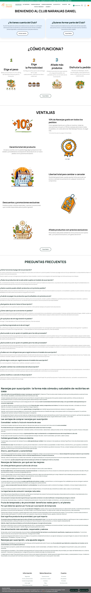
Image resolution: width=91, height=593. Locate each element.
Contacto (45, 581)
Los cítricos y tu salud (45, 578)
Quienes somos (45, 576)
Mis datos (63, 581)
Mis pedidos (63, 578)
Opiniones (45, 585)
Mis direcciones (63, 583)
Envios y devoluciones (27, 578)
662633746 (77, 5)
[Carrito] (85, 5)
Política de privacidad (27, 585)
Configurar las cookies (51, 591)
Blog (45, 583)
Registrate (27, 576)
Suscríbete (45, 96)
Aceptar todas (74, 590)
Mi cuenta (63, 576)
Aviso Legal (27, 583)
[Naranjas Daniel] (7, 6)
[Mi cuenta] (82, 5)
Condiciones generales (27, 581)
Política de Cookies (56, 589)
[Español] (88, 5)
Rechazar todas (84, 590)
